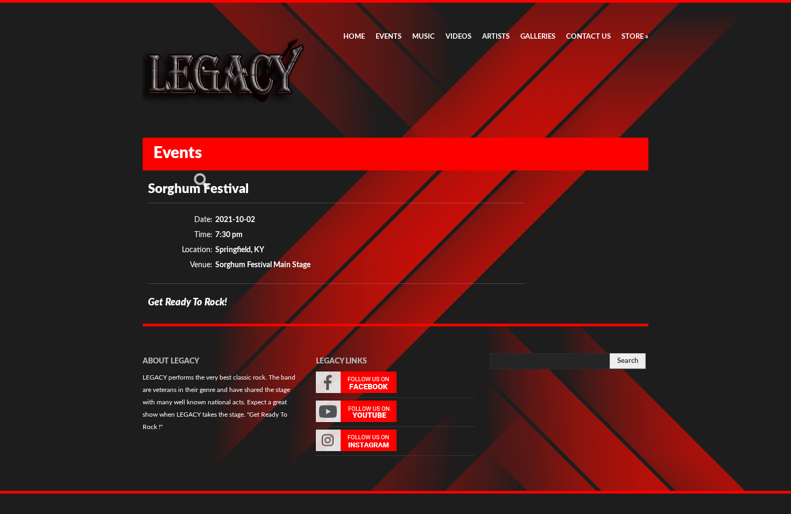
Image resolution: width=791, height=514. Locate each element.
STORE (635, 36)
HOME (354, 36)
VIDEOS (458, 36)
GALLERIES (537, 36)
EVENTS (388, 36)
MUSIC (423, 36)
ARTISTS (496, 36)
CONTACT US (588, 36)
